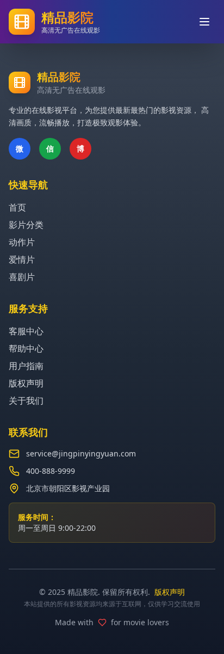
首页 (17, 207)
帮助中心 (26, 348)
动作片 (22, 242)
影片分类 (26, 225)
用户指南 (26, 366)
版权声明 (26, 383)
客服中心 (26, 331)
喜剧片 (22, 277)
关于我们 (26, 401)
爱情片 (22, 259)
